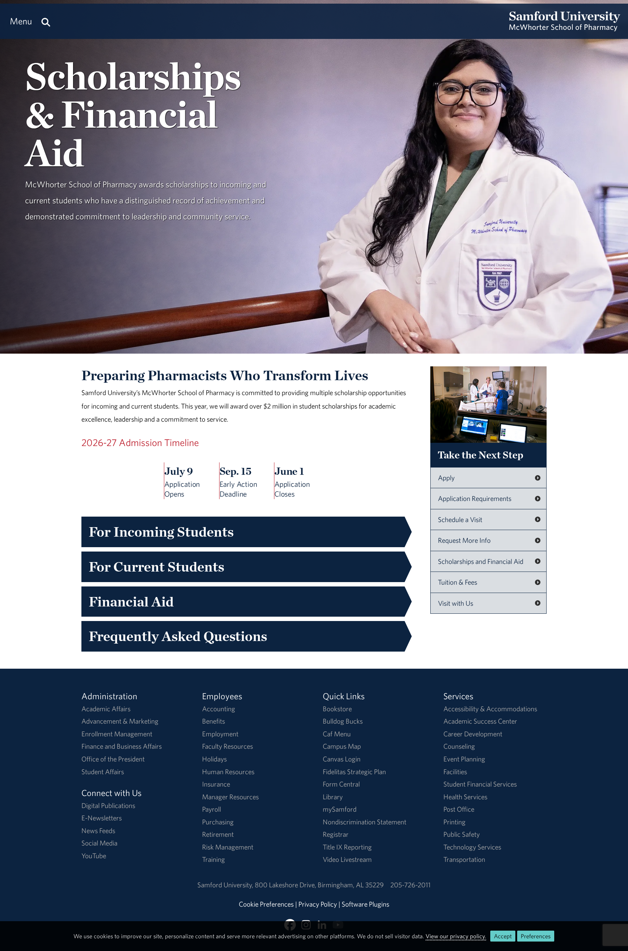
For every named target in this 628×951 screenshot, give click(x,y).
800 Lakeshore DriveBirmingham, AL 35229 (319, 884)
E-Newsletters (101, 817)
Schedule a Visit (460, 519)
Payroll (211, 809)
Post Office (458, 809)
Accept (503, 936)
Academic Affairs (105, 708)
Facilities (455, 771)
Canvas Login (342, 759)
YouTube (93, 855)
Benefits (213, 721)
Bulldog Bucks (343, 721)
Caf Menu (337, 733)
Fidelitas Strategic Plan (354, 771)
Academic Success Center (480, 721)
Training (213, 859)
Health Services (465, 796)
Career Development (472, 733)
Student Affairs (102, 771)
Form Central (341, 784)
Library (333, 796)
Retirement (218, 834)
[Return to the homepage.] (565, 27)
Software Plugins (365, 904)
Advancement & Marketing (119, 721)
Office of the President (113, 759)
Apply (446, 477)
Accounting (218, 708)
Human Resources (228, 771)
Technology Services (472, 847)
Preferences (536, 936)
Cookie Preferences (266, 904)
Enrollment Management (116, 733)
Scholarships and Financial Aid (480, 561)
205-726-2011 (410, 884)
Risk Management (227, 847)
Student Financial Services (480, 784)
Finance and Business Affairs (121, 746)
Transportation (464, 859)
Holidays (214, 759)
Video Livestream (347, 859)
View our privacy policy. (456, 936)
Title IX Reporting (347, 847)
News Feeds (98, 830)
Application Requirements (474, 498)
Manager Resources (230, 796)
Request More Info (464, 540)
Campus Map (342, 746)
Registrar (336, 834)
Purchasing (218, 821)
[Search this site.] (46, 21)
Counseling (459, 746)
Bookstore (337, 708)
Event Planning (464, 759)
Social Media (99, 843)
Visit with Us (455, 603)
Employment (220, 733)
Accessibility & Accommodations (490, 708)
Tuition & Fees (457, 582)
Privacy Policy (317, 904)
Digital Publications (108, 805)
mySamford (340, 809)
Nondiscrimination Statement (364, 821)
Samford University (226, 884)
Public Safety (461, 834)
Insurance (216, 784)
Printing (454, 821)
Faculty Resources (227, 746)
